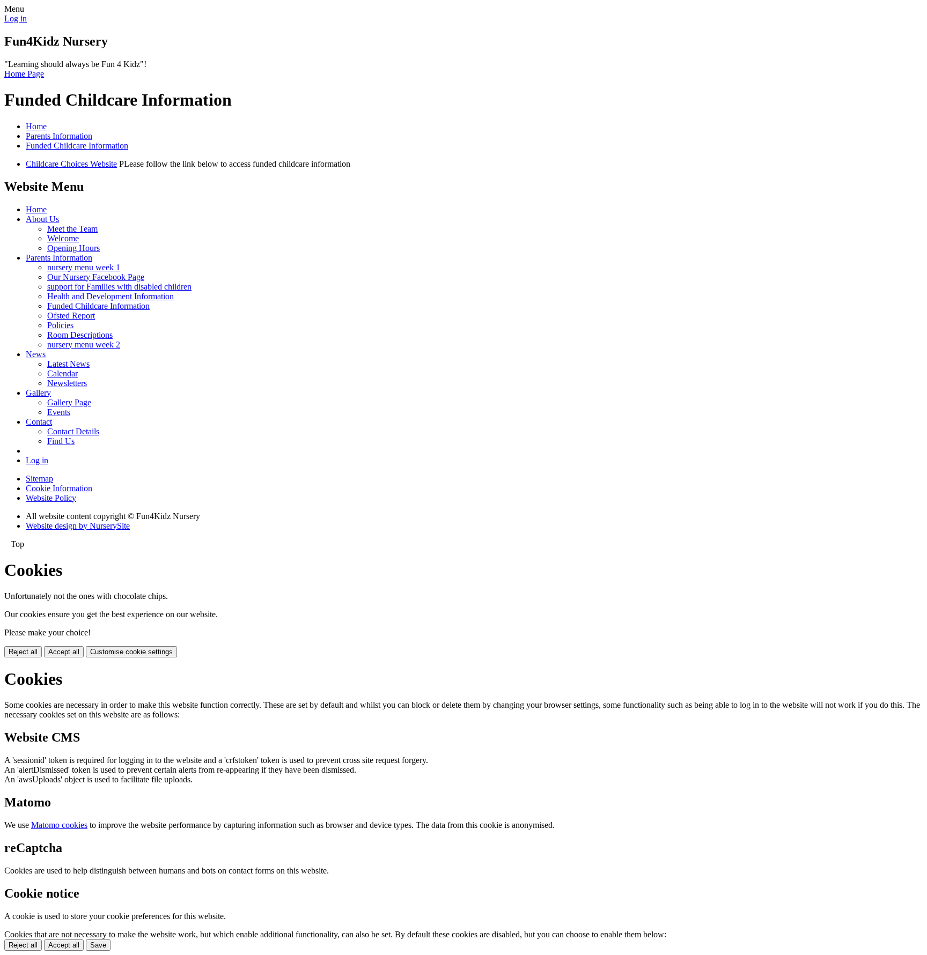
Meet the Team (72, 228)
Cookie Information (59, 488)
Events (58, 412)
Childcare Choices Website (71, 163)
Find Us (61, 441)
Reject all (23, 652)
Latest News (68, 363)
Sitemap (39, 478)
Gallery (38, 392)
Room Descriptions (80, 334)
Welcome (63, 238)
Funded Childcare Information (77, 145)
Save (98, 945)
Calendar (62, 373)
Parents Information (59, 135)
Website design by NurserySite (78, 525)
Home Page (24, 73)
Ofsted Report (71, 315)
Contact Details (73, 431)
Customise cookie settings (131, 652)
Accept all (63, 652)
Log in (15, 18)
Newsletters (67, 383)
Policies (60, 325)
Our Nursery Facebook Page (95, 277)
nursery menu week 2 (83, 344)
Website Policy (51, 497)
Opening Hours (73, 248)
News (36, 354)
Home (36, 126)
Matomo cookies (59, 825)
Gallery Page (69, 402)
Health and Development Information (110, 296)
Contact (39, 421)
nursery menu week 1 (83, 267)
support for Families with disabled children (119, 286)
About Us (42, 219)
